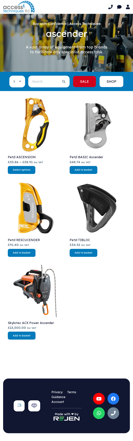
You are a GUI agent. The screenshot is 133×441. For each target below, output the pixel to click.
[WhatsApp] (99, 413)
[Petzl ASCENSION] (35, 125)
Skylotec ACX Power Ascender (31, 323)
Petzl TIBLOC (80, 240)
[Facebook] (113, 399)
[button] (83, 170)
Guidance (58, 397)
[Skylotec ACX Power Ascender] (35, 291)
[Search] (63, 81)
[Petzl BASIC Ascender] (97, 125)
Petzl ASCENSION (22, 157)
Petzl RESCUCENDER (24, 240)
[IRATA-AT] (34, 405)
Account (57, 402)
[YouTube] (99, 399)
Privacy (57, 392)
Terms (71, 392)
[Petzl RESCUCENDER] (35, 208)
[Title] (113, 413)
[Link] (110, 7)
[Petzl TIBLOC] (97, 208)
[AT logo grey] (18, 7)
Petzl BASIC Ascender (86, 157)
